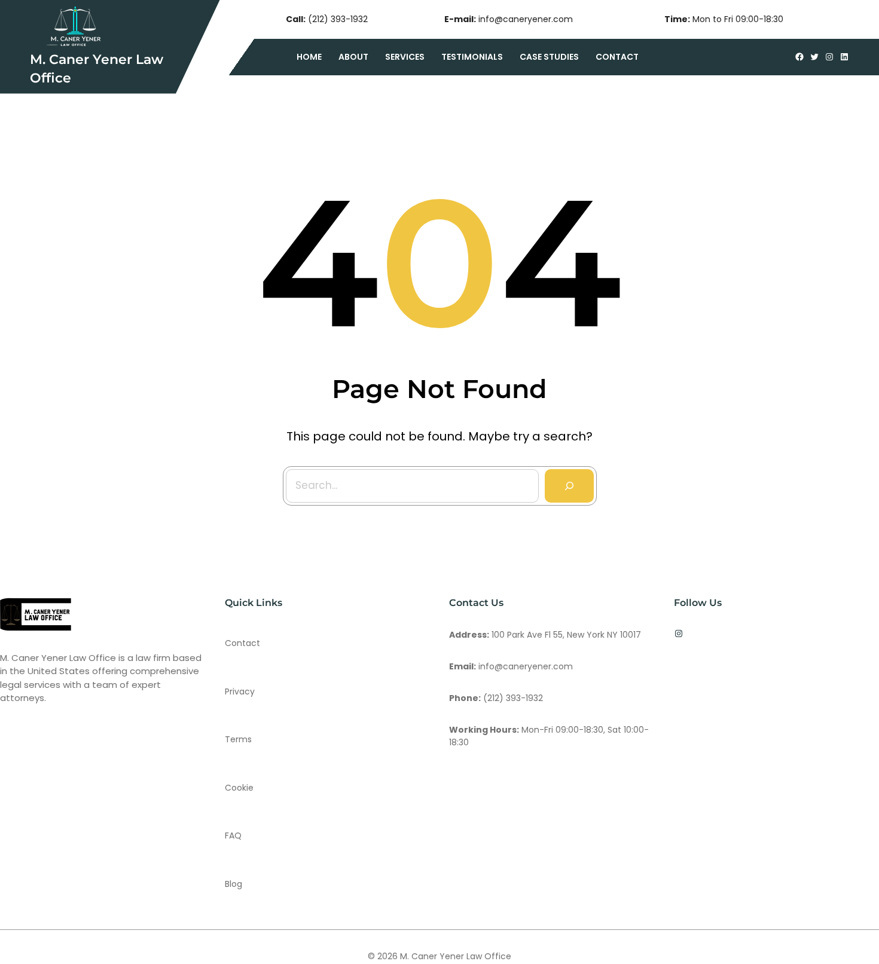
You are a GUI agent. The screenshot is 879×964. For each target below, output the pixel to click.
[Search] (569, 486)
